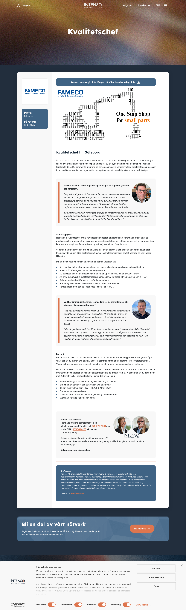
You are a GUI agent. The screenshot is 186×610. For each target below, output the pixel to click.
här (138, 82)
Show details (142, 604)
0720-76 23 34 (99, 426)
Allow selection (156, 577)
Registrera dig (139, 528)
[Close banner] (182, 565)
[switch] (78, 604)
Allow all (156, 568)
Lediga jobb (127, 5)
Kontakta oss (144, 5)
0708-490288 (79, 429)
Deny (156, 586)
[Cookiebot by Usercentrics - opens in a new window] (18, 605)
